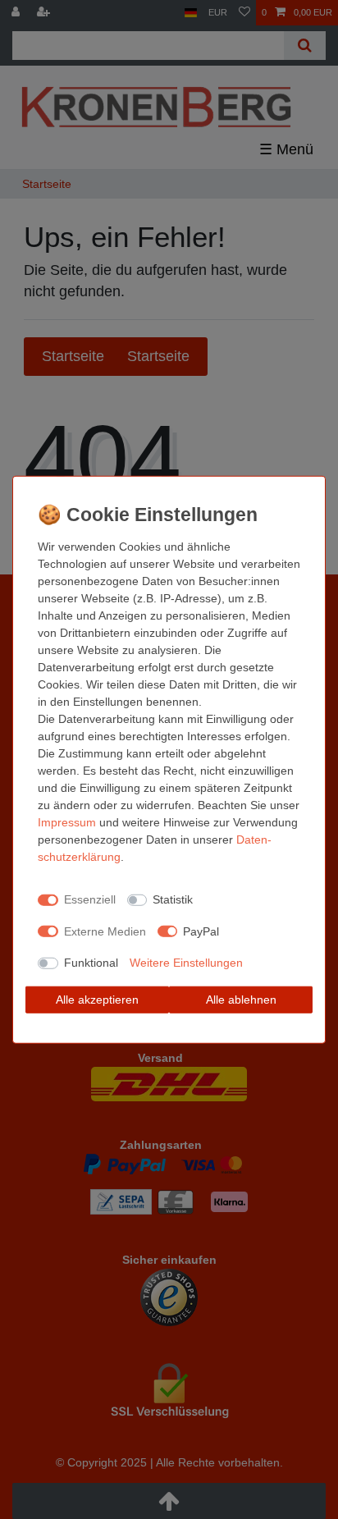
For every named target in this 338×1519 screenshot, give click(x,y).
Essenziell (90, 899)
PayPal (201, 930)
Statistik (173, 899)
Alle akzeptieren (97, 998)
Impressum (67, 821)
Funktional (91, 962)
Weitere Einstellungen (186, 962)
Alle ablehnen (241, 998)
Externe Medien (105, 930)
